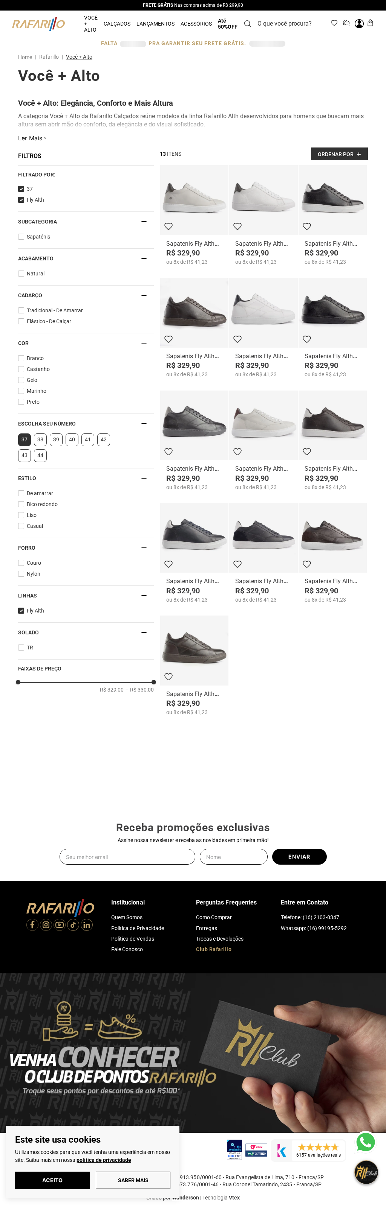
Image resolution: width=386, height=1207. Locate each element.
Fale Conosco (127, 949)
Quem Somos (126, 917)
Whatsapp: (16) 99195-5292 (314, 928)
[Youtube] (60, 925)
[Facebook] (32, 925)
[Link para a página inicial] (26, 51)
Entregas (206, 928)
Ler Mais (30, 139)
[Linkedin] (87, 925)
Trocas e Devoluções (220, 939)
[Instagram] (46, 925)
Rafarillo (49, 51)
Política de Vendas (132, 939)
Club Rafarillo (213, 949)
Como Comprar (214, 917)
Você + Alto (79, 51)
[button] (18, 155)
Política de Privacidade (137, 928)
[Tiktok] (73, 925)
